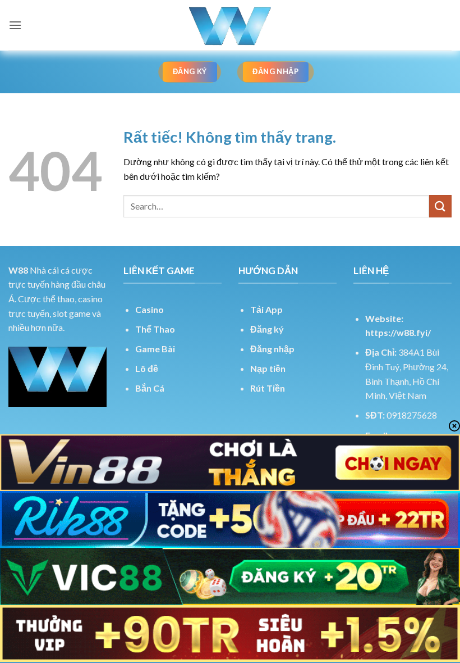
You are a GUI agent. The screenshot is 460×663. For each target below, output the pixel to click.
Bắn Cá (149, 388)
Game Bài (155, 348)
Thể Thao (155, 329)
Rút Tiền (267, 388)
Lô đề (146, 368)
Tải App (266, 309)
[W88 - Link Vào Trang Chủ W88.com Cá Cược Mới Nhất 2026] (230, 25)
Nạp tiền (268, 368)
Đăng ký (267, 329)
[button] (15, 25)
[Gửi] (440, 206)
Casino (149, 309)
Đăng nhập (272, 348)
